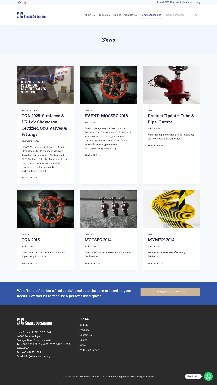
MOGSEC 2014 (98, 239)
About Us (90, 14)
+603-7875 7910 (30, 344)
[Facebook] (19, 2)
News (82, 344)
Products (84, 329)
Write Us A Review (89, 349)
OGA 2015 (31, 239)
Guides (117, 14)
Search (197, 14)
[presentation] (45, 85)
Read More (29, 177)
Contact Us (130, 14)
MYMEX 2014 (161, 239)
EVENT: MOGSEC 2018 (106, 115)
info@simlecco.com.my (36, 356)
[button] (208, 376)
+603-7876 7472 (52, 344)
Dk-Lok (25, 110)
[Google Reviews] (25, 2)
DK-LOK (83, 324)
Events (33, 110)
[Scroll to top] (199, 373)
